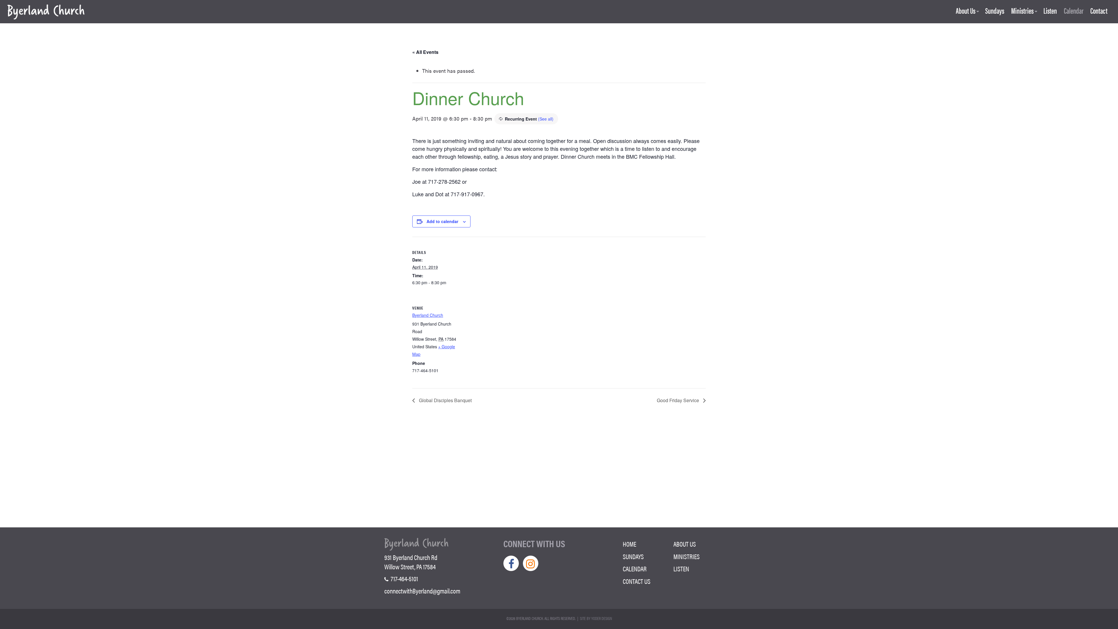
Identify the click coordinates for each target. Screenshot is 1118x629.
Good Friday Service (678, 400)
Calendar (1074, 11)
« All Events (425, 52)
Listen (1050, 11)
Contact (1099, 11)
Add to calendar (442, 221)
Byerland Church (427, 315)
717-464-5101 (404, 578)
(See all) (545, 119)
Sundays (994, 11)
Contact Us (636, 581)
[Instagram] (530, 563)
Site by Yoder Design (596, 618)
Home (629, 544)
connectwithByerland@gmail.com (422, 591)
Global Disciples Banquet (445, 400)
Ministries (1022, 11)
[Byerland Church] (45, 12)
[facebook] (511, 563)
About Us (965, 11)
